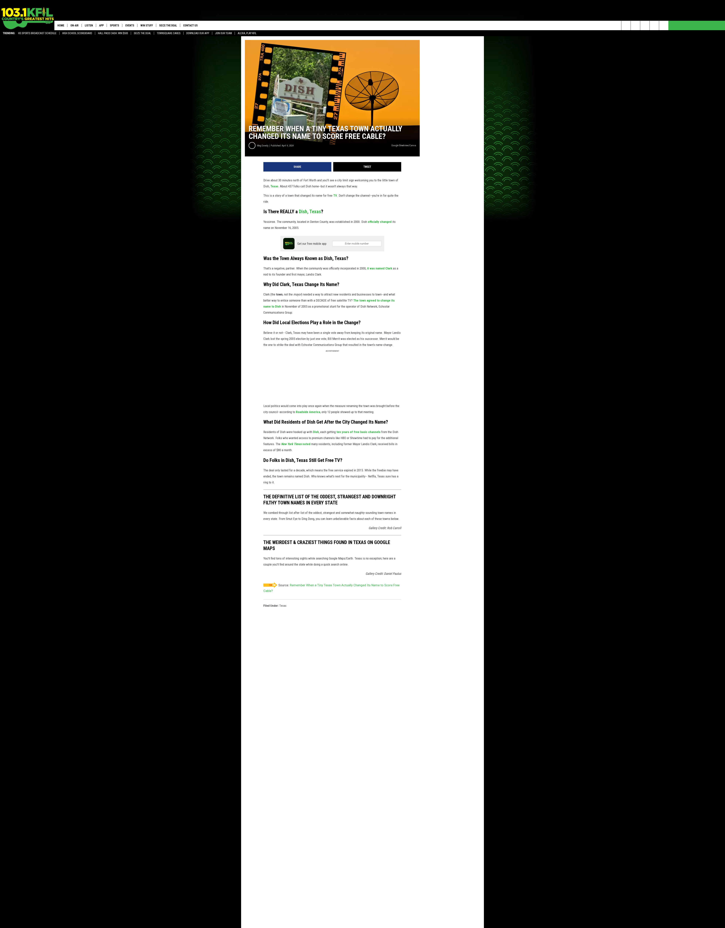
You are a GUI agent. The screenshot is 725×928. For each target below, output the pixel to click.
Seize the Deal (142, 33)
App (101, 25)
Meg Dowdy (262, 145)
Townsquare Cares (168, 33)
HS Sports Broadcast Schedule (37, 33)
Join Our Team (223, 33)
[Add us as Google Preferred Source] (635, 25)
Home (60, 25)
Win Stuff (146, 25)
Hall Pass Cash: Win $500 (113, 33)
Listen (89, 25)
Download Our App (197, 33)
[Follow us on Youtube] (663, 25)
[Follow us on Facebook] (644, 25)
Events (129, 25)
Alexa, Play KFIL (247, 33)
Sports (114, 25)
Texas (282, 605)
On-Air (74, 25)
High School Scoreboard (77, 33)
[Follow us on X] (654, 25)
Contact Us (190, 25)
